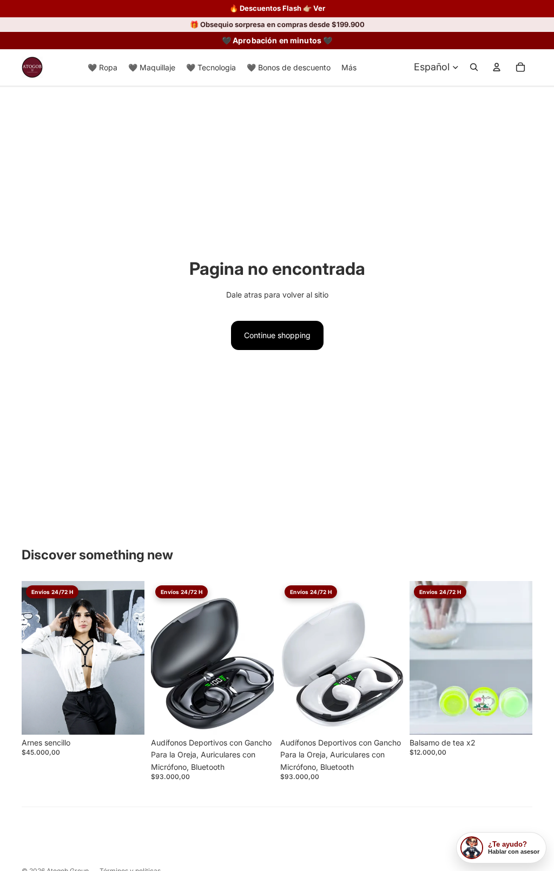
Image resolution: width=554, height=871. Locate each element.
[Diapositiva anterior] (159, 658)
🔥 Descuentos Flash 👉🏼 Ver (277, 8)
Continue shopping (277, 335)
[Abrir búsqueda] (474, 67)
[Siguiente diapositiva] (265, 658)
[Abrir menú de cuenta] (497, 67)
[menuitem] (349, 67)
